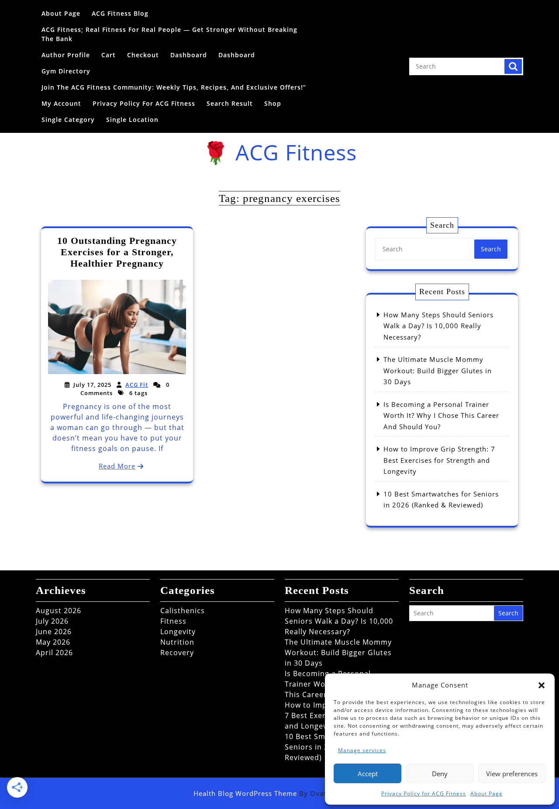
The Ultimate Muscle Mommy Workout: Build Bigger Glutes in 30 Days (437, 370)
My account (61, 103)
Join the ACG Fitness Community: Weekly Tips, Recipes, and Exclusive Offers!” (173, 87)
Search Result (230, 103)
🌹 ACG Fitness (279, 152)
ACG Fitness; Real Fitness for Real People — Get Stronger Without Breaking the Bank (169, 34)
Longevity (178, 631)
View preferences (512, 773)
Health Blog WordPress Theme (279, 793)
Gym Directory (65, 71)
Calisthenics (182, 610)
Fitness (173, 621)
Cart (108, 55)
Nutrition (177, 642)
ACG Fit (136, 385)
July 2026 (52, 621)
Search (513, 66)
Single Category (68, 119)
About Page (486, 793)
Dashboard (188, 55)
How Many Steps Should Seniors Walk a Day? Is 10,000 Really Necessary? (438, 325)
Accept (368, 773)
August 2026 (58, 610)
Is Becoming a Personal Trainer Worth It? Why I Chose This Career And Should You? (441, 415)
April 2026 (54, 652)
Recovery (177, 652)
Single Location (132, 119)
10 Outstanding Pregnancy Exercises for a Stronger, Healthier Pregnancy (117, 252)
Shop (272, 103)
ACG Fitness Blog (120, 13)
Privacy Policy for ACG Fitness (423, 793)
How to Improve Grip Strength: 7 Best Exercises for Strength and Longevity (439, 460)
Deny (440, 773)
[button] (541, 685)
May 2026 (53, 642)
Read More (117, 466)
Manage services (362, 750)
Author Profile (65, 55)
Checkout (143, 55)
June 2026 (54, 631)
